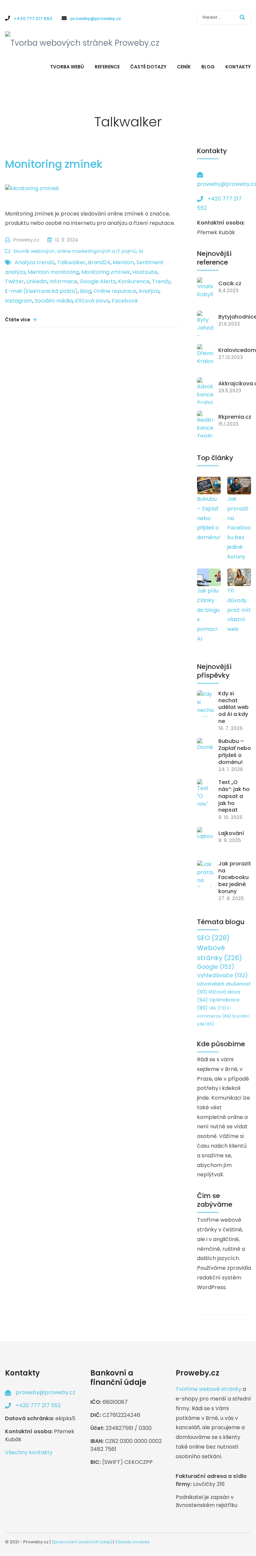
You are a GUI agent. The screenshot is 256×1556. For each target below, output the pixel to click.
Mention (123, 262)
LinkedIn (36, 281)
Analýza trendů (35, 262)
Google (215, 967)
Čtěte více (18, 319)
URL (217, 1008)
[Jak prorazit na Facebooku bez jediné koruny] (239, 485)
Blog (85, 291)
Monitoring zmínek (53, 163)
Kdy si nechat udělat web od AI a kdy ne (233, 707)
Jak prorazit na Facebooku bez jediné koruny (239, 527)
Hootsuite (144, 272)
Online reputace (115, 291)
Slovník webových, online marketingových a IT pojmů (75, 251)
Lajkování (231, 833)
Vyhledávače (222, 975)
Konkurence (134, 281)
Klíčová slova (92, 301)
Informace (63, 281)
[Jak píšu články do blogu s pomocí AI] (209, 577)
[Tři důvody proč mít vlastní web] (239, 577)
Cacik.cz (229, 283)
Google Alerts (98, 281)
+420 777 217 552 (38, 1405)
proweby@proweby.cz (45, 1392)
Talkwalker (71, 262)
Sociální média (54, 301)
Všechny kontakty (29, 1452)
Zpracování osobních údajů (82, 1542)
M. (141, 251)
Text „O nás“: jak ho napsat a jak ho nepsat (234, 796)
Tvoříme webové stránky (208, 1389)
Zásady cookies (132, 1542)
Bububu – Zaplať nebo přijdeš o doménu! (208, 518)
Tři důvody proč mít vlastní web (239, 610)
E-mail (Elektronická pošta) (41, 291)
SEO (213, 937)
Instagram (18, 301)
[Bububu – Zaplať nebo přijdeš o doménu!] (209, 485)
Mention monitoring (53, 272)
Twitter (14, 281)
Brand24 (99, 262)
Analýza (149, 291)
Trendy (161, 281)
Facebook (125, 301)
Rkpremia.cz (234, 417)
